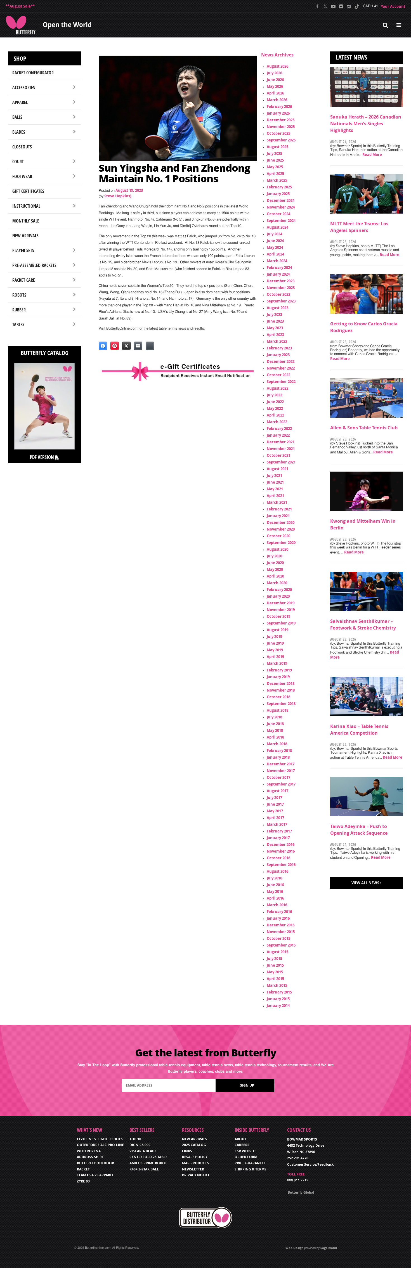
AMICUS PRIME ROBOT (148, 1163)
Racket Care (23, 280)
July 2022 (274, 395)
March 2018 (277, 743)
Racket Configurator (33, 73)
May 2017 (275, 810)
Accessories (23, 87)
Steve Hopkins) (117, 195)
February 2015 (279, 992)
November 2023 (281, 287)
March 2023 (277, 341)
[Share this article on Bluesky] (150, 346)
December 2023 (280, 280)
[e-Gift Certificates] (178, 371)
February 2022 (279, 428)
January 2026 (278, 113)
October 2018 (278, 696)
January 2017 (278, 837)
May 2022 (275, 408)
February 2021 (279, 509)
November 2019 (281, 609)
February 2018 (279, 750)
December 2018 (280, 683)
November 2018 (281, 690)
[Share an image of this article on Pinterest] (114, 346)
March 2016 (277, 904)
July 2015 (274, 958)
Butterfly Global (301, 1192)
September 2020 (281, 542)
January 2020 (278, 596)
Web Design (294, 1248)
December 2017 (280, 764)
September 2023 (281, 301)
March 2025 (277, 180)
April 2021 (275, 495)
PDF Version (42, 457)
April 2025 (275, 173)
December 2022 (280, 361)
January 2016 (278, 918)
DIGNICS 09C (140, 1144)
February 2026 (279, 106)
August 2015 (277, 951)
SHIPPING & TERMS (250, 1169)
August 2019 (277, 629)
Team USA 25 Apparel (95, 1175)
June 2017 (275, 804)
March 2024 (277, 260)
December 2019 (280, 602)
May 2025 (275, 166)
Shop (20, 58)
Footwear (22, 176)
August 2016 (277, 871)
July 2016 (274, 878)
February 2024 (279, 267)
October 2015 (278, 938)
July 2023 (274, 314)
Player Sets (23, 250)
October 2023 (278, 294)
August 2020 (277, 549)
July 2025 (274, 153)
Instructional (26, 206)
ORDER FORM (246, 1157)
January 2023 (278, 354)
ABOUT (240, 1139)
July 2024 (274, 233)
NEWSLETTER (193, 1169)
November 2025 (281, 126)
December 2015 (280, 925)
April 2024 (275, 254)
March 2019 (277, 663)
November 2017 (281, 770)
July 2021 (274, 475)
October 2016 (278, 857)
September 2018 (281, 703)
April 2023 (275, 334)
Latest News (351, 57)
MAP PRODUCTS (195, 1163)
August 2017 (277, 790)
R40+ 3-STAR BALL (144, 1169)
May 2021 (275, 488)
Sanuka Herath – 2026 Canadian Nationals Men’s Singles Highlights (365, 123)
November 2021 (281, 448)
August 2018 (277, 710)
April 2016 (275, 898)
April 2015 (275, 978)
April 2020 (275, 576)
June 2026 (275, 79)
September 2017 (281, 784)
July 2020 (274, 556)
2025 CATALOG (194, 1144)
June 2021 (275, 482)
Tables (18, 324)
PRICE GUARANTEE (250, 1163)
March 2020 (277, 582)
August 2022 (277, 388)
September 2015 (281, 945)
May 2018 (275, 730)
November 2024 (281, 207)
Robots (19, 295)
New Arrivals (25, 236)
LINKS (187, 1151)
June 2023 (275, 321)
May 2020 (275, 569)
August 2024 (277, 227)
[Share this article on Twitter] (126, 346)
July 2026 (274, 72)
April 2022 (275, 415)
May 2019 (275, 649)
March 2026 (277, 99)
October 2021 (278, 455)
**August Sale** (20, 6)
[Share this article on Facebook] (103, 346)
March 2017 (277, 824)
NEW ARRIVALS (194, 1139)
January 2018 (278, 757)
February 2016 (279, 911)
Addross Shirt (90, 1157)
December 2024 (280, 200)
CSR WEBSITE (245, 1151)
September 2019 (281, 623)
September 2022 (281, 381)
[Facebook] (317, 6)
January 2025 (278, 193)
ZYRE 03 (83, 1181)
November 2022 (281, 368)
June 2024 (275, 240)
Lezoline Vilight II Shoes (100, 1139)
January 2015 (278, 998)
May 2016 (275, 891)
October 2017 (278, 777)
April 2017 (275, 817)
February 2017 (279, 831)
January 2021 (278, 515)
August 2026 (277, 66)
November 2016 (281, 851)
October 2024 (278, 213)
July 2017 (274, 797)
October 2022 (278, 374)
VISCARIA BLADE (143, 1151)
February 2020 (279, 589)
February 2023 (279, 348)
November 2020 (281, 529)
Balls (17, 117)
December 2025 (280, 119)
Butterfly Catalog (44, 353)
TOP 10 (135, 1139)
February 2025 (279, 187)
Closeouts (22, 147)
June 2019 (275, 643)
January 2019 (278, 676)
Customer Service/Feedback (310, 1164)
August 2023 (277, 307)
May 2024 (275, 247)
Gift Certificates (28, 191)
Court (18, 161)
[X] (325, 6)
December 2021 (280, 441)
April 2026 (275, 93)
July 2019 (274, 636)
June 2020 (275, 562)
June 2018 (275, 723)
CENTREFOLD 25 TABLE (148, 1157)
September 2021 (281, 462)
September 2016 (281, 864)
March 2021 (277, 502)
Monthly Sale (25, 221)
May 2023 (275, 327)
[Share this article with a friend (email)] (138, 346)
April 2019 (275, 656)
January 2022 (278, 435)
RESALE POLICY (194, 1157)
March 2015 (277, 985)
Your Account (393, 6)
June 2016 (275, 884)
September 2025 (281, 140)
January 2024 (278, 274)
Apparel (20, 102)
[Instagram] (348, 6)
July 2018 (274, 717)
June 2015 (275, 965)
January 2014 (278, 1005)
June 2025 (275, 160)
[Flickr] (340, 6)
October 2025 (278, 133)
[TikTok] (356, 6)
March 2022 (277, 421)
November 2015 (281, 931)
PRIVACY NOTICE (196, 1175)
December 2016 (280, 844)
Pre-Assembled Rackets (34, 265)
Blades (18, 132)
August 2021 (277, 468)
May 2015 (275, 971)
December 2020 (280, 522)
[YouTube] (333, 6)
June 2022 (275, 401)
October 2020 (278, 535)
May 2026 (275, 86)
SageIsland (328, 1248)
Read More (372, 154)
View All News (365, 882)
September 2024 (281, 220)
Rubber (19, 310)
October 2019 (278, 616)
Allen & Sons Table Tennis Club (364, 428)
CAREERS (242, 1144)
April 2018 (275, 737)
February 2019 (279, 670)
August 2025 (277, 146)
